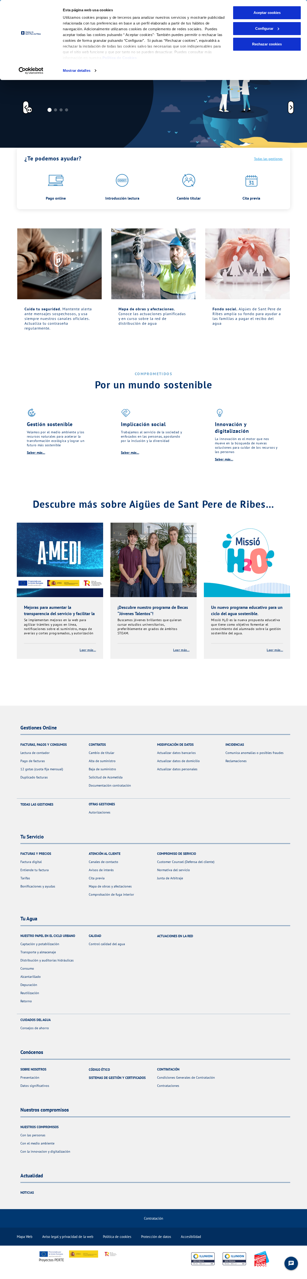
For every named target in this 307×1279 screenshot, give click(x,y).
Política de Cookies (119, 58)
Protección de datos (156, 1236)
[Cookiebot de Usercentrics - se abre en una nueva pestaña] (31, 70)
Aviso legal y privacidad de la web (67, 1236)
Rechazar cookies (267, 44)
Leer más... (88, 650)
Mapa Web (24, 1236)
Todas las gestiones (268, 159)
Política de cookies (117, 1236)
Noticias (27, 1192)
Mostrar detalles (76, 70)
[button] (26, 108)
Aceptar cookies (267, 13)
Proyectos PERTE (51, 1260)
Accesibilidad (191, 1236)
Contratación (153, 1218)
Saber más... (36, 452)
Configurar (264, 28)
